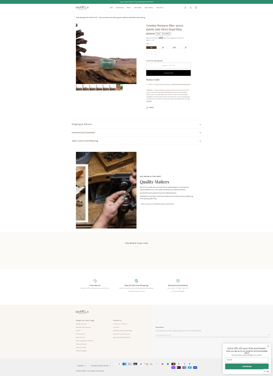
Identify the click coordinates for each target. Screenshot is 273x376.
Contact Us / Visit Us (120, 324)
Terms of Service (81, 344)
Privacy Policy (80, 334)
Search (78, 330)
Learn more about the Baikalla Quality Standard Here (157, 204)
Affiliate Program (81, 351)
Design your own (81, 324)
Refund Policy (80, 337)
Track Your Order (81, 347)
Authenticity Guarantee (83, 132)
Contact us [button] (117, 320)
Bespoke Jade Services (83, 327)
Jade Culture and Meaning (85, 140)
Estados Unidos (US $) (99, 366)
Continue (247, 366)
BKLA (79, 371)
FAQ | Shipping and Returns (85, 340)
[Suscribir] (268, 334)
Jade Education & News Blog (122, 330)
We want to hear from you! (121, 334)
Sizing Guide (153, 79)
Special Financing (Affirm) (121, 337)
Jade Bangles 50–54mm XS (86, 17)
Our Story (116, 327)
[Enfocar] (80, 80)
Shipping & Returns (82, 124)
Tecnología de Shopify (95, 371)
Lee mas (149, 101)
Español (81, 366)
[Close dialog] (268, 346)
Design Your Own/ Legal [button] (85, 320)
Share (151, 107)
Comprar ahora (168, 73)
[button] (111, 8)
